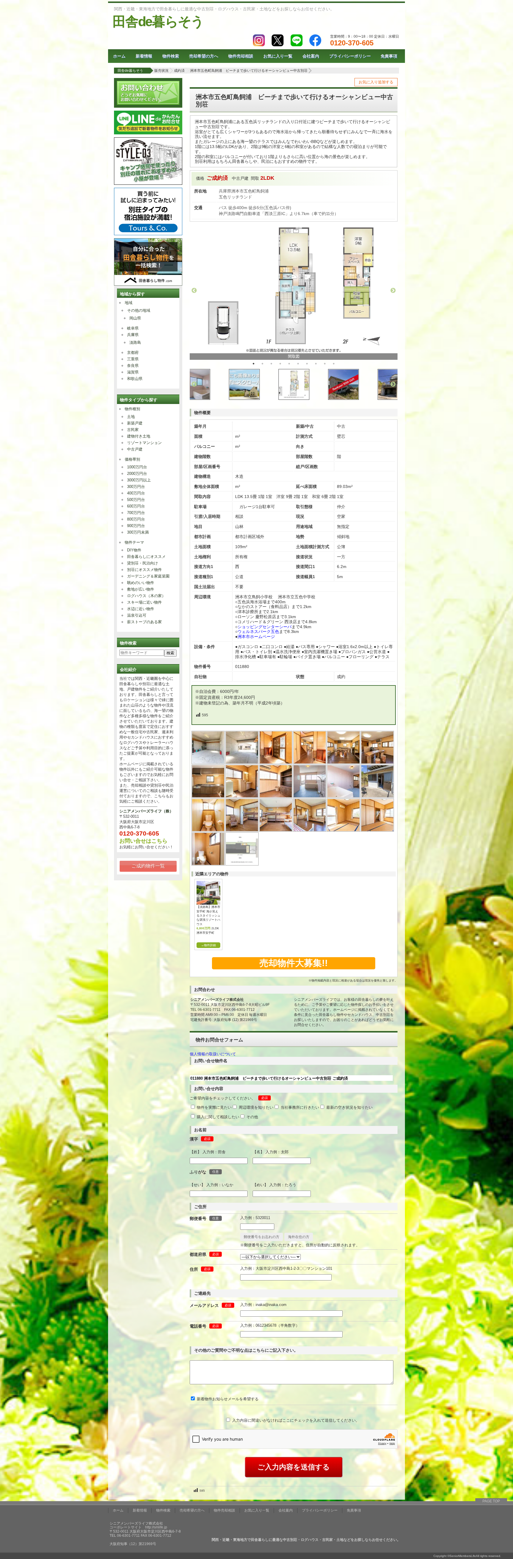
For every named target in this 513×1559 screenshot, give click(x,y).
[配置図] (242, 864)
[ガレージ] (208, 762)
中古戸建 (134, 449)
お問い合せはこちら (143, 841)
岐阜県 (133, 328)
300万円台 (136, 486)
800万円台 (136, 519)
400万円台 (136, 493)
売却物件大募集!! (293, 963)
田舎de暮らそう (158, 21)
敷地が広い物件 (140, 589)
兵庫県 (133, 335)
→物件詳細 (208, 945)
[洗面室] (242, 796)
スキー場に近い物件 (144, 602)
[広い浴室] (310, 796)
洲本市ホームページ (256, 636)
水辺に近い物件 (140, 609)
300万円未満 (138, 532)
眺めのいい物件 (140, 582)
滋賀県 (133, 372)
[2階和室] (344, 830)
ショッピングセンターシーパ (265, 626)
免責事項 (389, 56)
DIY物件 (134, 550)
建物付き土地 (138, 436)
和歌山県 (134, 378)
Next (393, 291)
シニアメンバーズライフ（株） (146, 811)
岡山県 (135, 318)
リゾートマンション (144, 442)
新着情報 (144, 56)
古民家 (133, 429)
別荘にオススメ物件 (144, 569)
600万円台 (136, 506)
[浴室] (344, 796)
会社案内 (311, 56)
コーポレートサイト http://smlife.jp (138, 1527)
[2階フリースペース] (242, 830)
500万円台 (136, 499)
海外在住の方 (298, 1237)
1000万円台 (137, 467)
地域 (128, 302)
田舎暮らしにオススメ (146, 556)
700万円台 (136, 512)
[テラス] (378, 796)
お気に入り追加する (376, 82)
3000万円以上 (139, 480)
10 (334, 364)
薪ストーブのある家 (144, 622)
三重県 (133, 359)
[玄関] (276, 762)
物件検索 (170, 56)
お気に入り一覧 (277, 56)
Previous (194, 291)
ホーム (119, 56)
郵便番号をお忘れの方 (261, 1237)
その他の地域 (138, 310)
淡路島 (135, 342)
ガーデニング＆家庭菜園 (148, 576)
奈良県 (133, 365)
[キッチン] (208, 796)
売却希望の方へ (203, 56)
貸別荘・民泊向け (142, 563)
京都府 (133, 352)
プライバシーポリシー (350, 56)
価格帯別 (132, 459)
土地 (131, 416)
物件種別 (132, 409)
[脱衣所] (276, 796)
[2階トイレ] (208, 864)
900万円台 (136, 526)
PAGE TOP (491, 1501)
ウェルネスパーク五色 (258, 631)
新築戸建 (134, 423)
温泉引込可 (136, 615)
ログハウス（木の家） (146, 596)
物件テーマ (134, 542)
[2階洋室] (276, 830)
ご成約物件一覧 (148, 865)
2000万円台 (137, 473)
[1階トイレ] (208, 830)
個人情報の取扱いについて (213, 1054)
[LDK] (344, 762)
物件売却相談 (240, 56)
